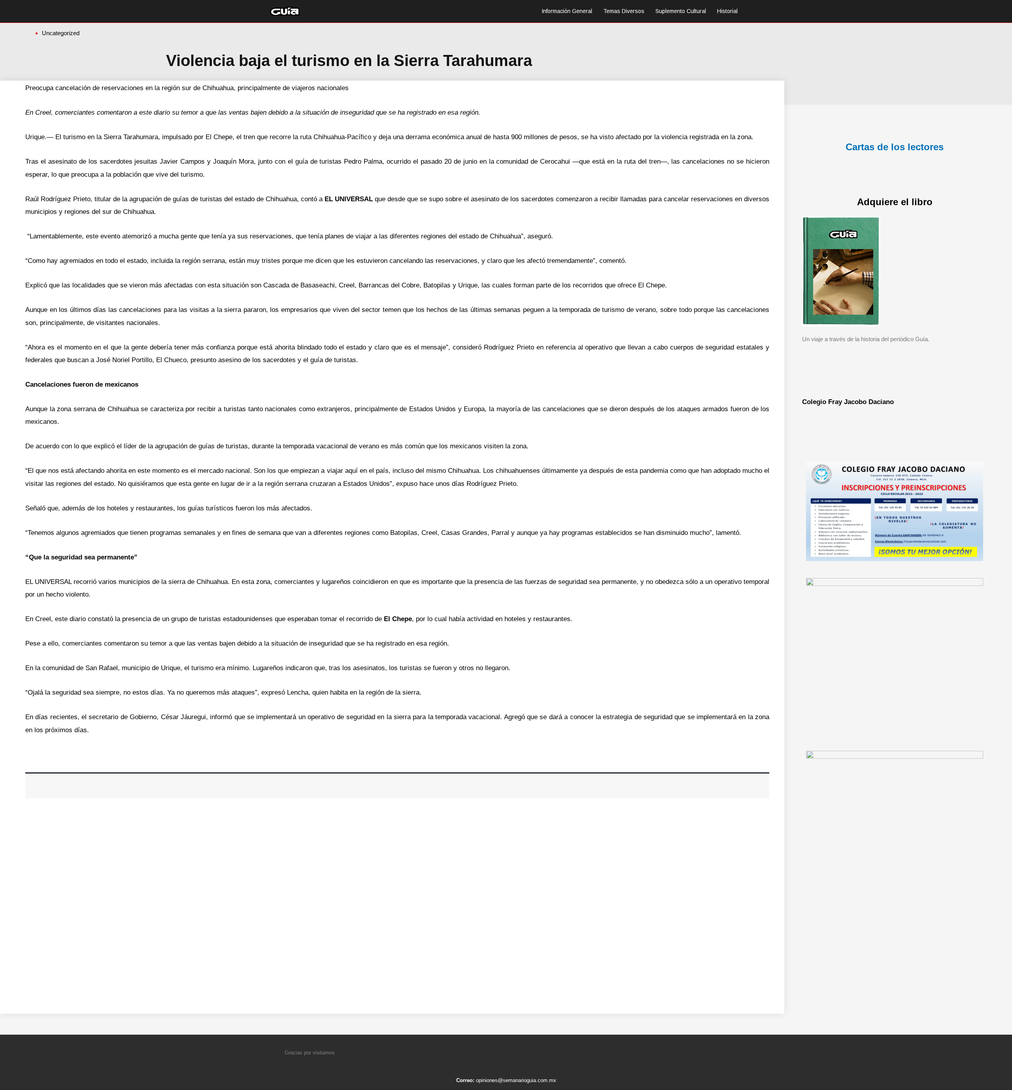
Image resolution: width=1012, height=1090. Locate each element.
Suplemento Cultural (680, 11)
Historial (727, 11)
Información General (567, 11)
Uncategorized (60, 33)
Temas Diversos (623, 11)
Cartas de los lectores (895, 147)
